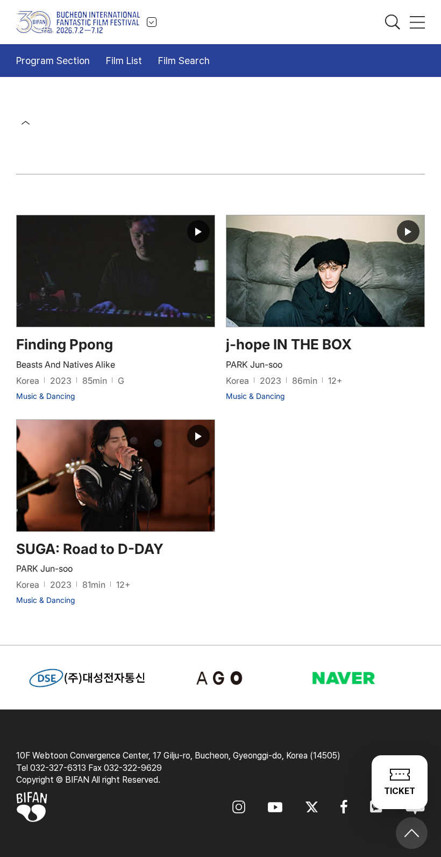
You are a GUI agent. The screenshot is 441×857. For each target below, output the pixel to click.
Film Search (184, 60)
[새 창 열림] (220, 678)
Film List (124, 60)
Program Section (53, 60)
